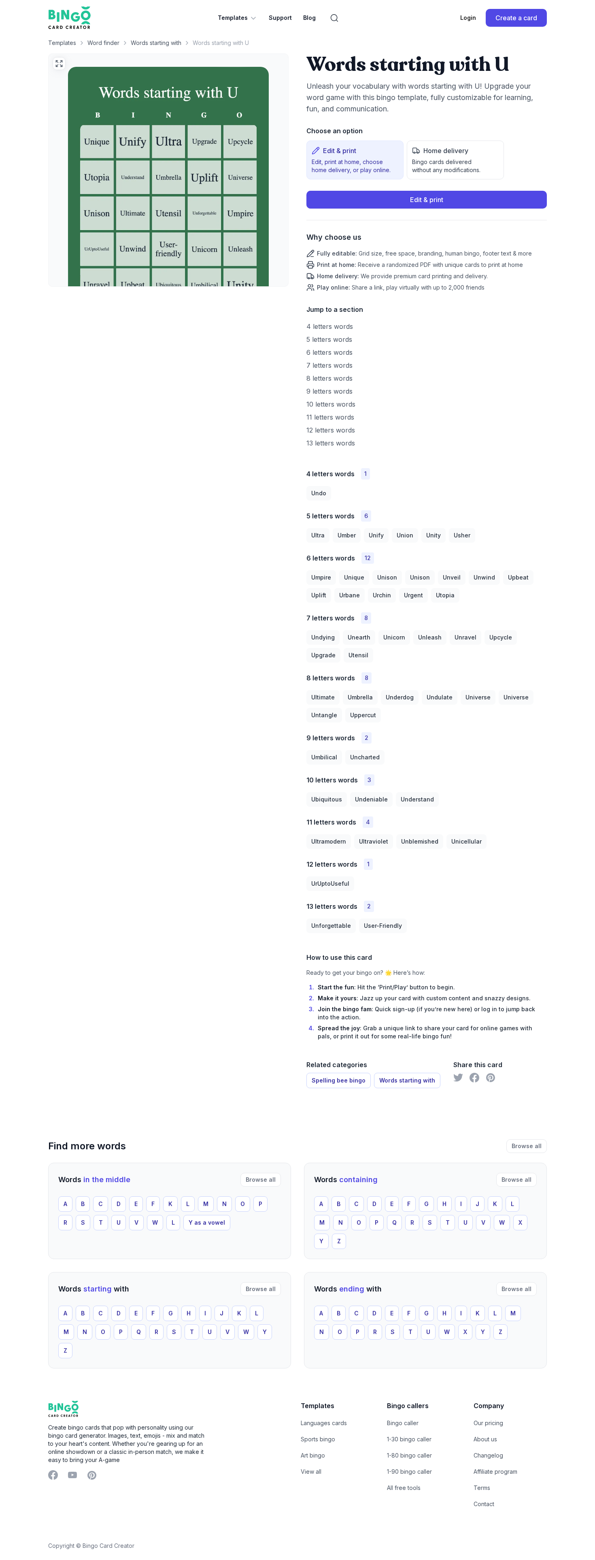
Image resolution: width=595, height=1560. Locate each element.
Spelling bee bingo (339, 1080)
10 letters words (330, 404)
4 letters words (329, 326)
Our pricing (488, 1422)
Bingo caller (403, 1422)
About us (485, 1439)
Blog (309, 17)
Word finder (103, 42)
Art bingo (313, 1455)
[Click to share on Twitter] (458, 1078)
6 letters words (329, 352)
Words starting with (156, 42)
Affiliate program (495, 1471)
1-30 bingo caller (409, 1439)
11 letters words (330, 417)
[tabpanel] (426, 241)
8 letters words (329, 378)
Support (280, 17)
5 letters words (329, 339)
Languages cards (324, 1422)
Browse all (527, 1145)
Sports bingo (318, 1439)
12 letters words (330, 430)
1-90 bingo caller (409, 1471)
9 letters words (329, 391)
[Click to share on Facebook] (474, 1078)
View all (311, 1471)
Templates (233, 17)
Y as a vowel (207, 1222)
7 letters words (329, 365)
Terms (482, 1487)
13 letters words (330, 443)
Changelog (488, 1455)
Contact (484, 1503)
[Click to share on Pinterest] (490, 1078)
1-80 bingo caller (409, 1455)
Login (468, 17)
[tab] (355, 160)
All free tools (404, 1487)
